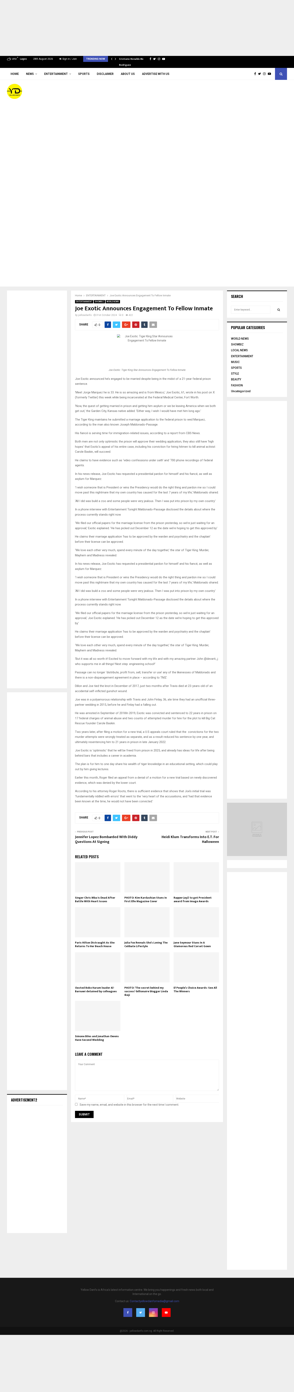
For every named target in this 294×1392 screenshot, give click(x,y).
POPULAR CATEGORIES (248, 327)
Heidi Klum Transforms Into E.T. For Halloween (190, 839)
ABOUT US (128, 73)
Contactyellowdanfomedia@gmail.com (154, 1301)
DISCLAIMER (105, 73)
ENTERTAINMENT (56, 73)
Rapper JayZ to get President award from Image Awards (193, 899)
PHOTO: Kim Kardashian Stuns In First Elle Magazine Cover (145, 899)
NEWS (30, 73)
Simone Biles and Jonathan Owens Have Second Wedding (97, 1038)
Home (15, 73)
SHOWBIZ (99, 302)
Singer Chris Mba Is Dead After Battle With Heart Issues (95, 899)
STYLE (235, 373)
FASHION (237, 385)
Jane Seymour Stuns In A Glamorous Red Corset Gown (192, 944)
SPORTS (84, 73)
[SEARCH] (278, 310)
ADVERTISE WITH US (155, 73)
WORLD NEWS (113, 302)
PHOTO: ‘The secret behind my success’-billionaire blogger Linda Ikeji (146, 991)
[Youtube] (270, 73)
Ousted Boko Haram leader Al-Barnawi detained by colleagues (96, 989)
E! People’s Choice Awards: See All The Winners (195, 989)
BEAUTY (236, 379)
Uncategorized (241, 391)
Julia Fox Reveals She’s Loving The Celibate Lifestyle (146, 944)
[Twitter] (260, 73)
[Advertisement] (120, 28)
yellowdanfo (85, 315)
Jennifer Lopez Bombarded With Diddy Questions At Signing (106, 839)
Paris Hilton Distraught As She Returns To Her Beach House (95, 944)
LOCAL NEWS (239, 350)
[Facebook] (256, 73)
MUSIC (235, 362)
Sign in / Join (69, 59)
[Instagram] (265, 73)
